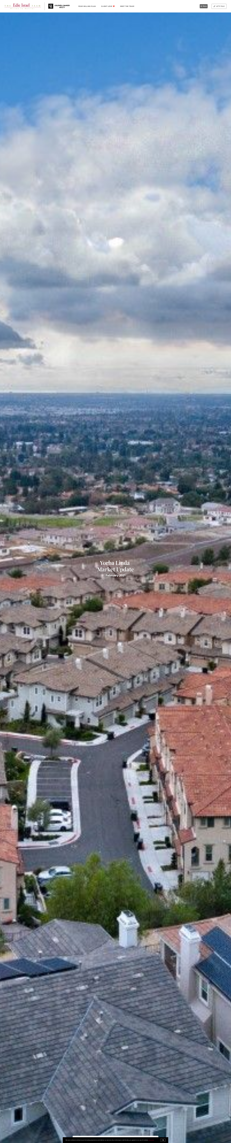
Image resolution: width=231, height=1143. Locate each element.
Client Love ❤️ (108, 6)
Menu (205, 6)
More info (151, 1140)
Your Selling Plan (87, 6)
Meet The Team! (127, 6)
